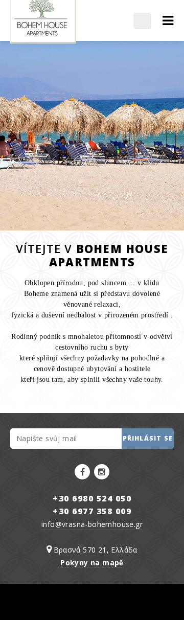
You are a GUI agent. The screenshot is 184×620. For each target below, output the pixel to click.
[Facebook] (82, 471)
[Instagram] (101, 471)
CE (147, 20)
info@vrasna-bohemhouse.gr (92, 524)
